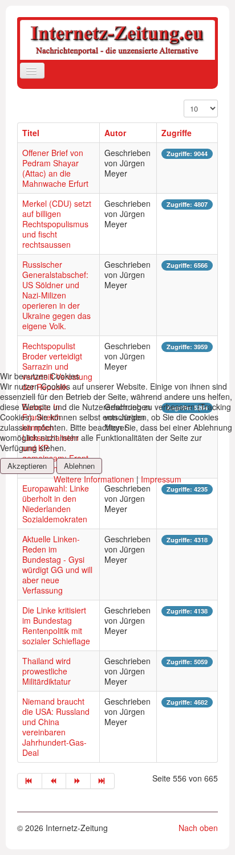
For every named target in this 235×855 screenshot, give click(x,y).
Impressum (161, 479)
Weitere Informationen (94, 479)
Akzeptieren (27, 465)
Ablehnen (79, 465)
